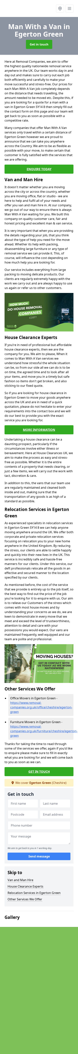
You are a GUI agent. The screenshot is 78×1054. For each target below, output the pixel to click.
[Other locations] (60, 8)
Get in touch (39, 44)
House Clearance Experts (25, 886)
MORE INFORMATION (39, 430)
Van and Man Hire (20, 880)
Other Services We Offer (25, 899)
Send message (39, 856)
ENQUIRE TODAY (39, 169)
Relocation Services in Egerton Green (34, 893)
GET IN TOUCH (39, 772)
